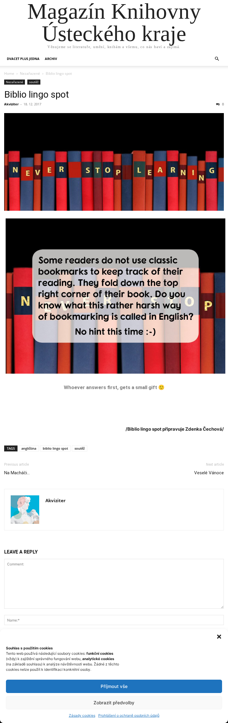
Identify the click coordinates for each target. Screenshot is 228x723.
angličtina (28, 448)
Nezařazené (30, 73)
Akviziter (11, 104)
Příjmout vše (114, 686)
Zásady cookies (82, 715)
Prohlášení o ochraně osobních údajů (128, 715)
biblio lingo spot (55, 448)
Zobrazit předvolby (114, 702)
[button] (219, 637)
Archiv (51, 58)
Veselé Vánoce (209, 472)
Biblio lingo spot (36, 94)
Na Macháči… (17, 472)
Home (9, 73)
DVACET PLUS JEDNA (23, 58)
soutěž (34, 82)
